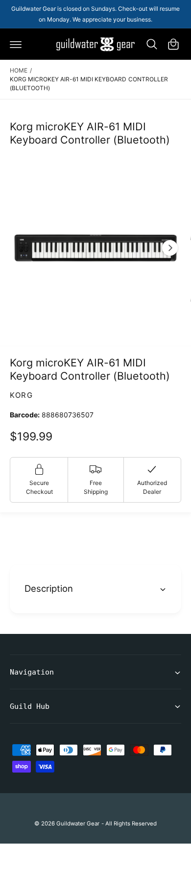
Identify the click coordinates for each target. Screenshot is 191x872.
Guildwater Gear (77, 823)
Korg (21, 395)
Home (18, 70)
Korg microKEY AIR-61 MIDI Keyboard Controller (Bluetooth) (89, 83)
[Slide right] (170, 248)
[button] (15, 44)
